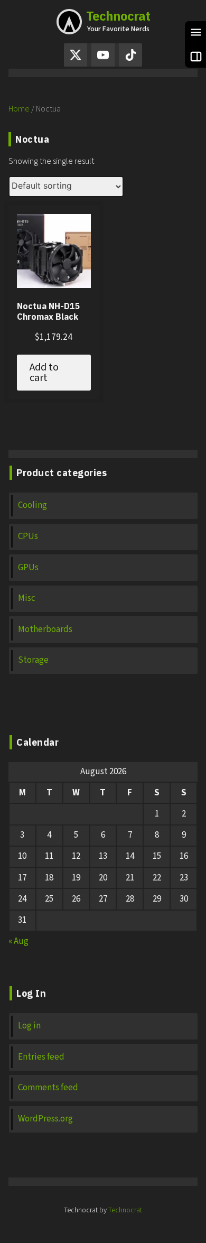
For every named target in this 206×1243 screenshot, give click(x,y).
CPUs (28, 536)
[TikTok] (130, 55)
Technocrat (118, 15)
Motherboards (45, 629)
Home (19, 109)
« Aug (18, 941)
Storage (33, 660)
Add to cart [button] (44, 372)
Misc (26, 598)
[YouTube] (103, 55)
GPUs (28, 567)
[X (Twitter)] (75, 55)
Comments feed (48, 1087)
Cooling (32, 505)
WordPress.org (45, 1119)
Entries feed (41, 1057)
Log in (29, 1026)
